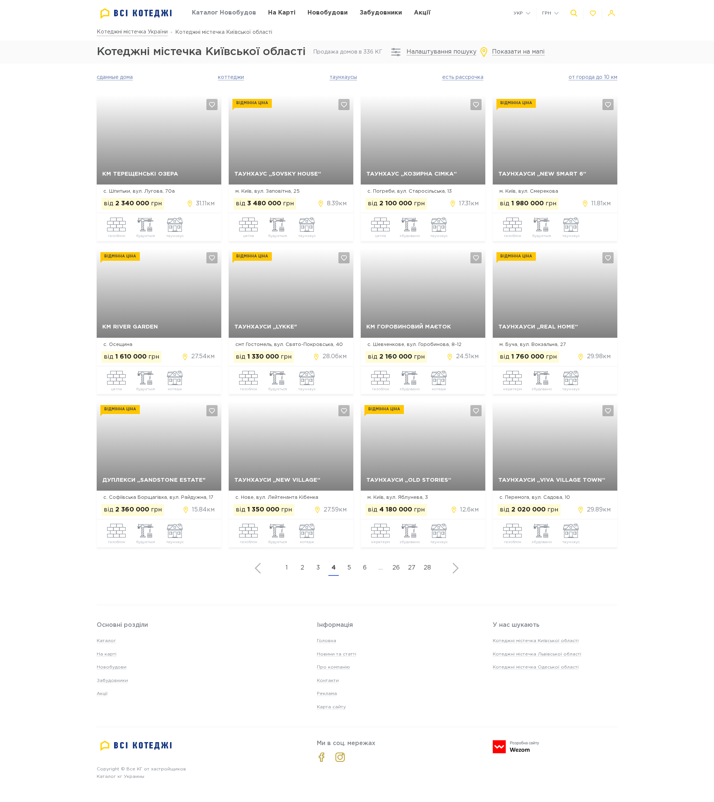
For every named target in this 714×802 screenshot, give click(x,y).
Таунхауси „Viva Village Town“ (551, 480)
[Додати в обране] (212, 104)
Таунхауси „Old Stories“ (408, 480)
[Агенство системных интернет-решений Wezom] (516, 746)
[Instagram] (340, 757)
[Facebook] (321, 757)
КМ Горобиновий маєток (408, 326)
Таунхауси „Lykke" (265, 326)
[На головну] (136, 13)
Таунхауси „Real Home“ (538, 326)
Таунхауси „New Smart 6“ (542, 173)
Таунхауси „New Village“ (277, 480)
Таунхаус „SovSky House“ (277, 173)
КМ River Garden (130, 326)
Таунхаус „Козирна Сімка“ (411, 173)
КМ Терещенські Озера (140, 173)
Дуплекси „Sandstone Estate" (154, 480)
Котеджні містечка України (132, 32)
